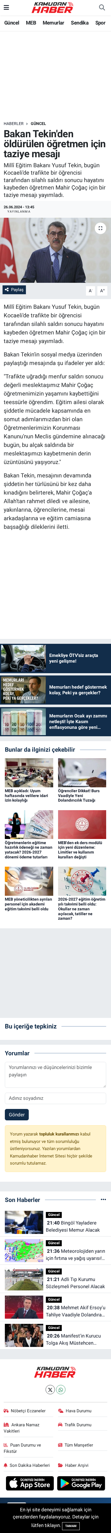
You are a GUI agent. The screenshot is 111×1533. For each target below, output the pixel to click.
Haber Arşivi (77, 1465)
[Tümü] (103, 1200)
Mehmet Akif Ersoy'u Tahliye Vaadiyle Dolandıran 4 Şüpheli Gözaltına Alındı (75, 1312)
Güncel (11, 23)
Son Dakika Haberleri (30, 1465)
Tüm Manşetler (79, 1445)
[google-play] (81, 1484)
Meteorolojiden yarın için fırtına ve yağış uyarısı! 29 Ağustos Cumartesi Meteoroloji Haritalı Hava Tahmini (75, 1255)
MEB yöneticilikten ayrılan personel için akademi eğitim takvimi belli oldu (28, 904)
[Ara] (101, 7)
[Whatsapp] (60, 1389)
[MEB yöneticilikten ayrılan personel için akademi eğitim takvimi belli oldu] (29, 881)
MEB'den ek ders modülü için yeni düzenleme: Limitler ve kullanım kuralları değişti (80, 849)
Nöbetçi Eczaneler (28, 1410)
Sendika (80, 23)
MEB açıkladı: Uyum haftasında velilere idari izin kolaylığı (26, 795)
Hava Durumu (78, 1410)
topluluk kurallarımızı (59, 1134)
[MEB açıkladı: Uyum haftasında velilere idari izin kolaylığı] (29, 772)
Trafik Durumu (78, 1424)
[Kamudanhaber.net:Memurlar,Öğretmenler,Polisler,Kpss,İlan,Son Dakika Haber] (53, 7)
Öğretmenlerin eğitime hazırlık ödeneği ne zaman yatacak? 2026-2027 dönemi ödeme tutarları (28, 849)
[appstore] (30, 1484)
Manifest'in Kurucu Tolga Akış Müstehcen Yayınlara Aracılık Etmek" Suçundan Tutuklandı (73, 1340)
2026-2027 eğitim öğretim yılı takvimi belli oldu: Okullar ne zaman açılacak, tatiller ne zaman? (81, 909)
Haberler (14, 123)
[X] (50, 1389)
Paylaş (17, 289)
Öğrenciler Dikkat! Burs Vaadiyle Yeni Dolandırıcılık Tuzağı (79, 795)
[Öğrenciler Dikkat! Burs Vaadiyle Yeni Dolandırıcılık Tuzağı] (82, 772)
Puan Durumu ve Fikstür (22, 1448)
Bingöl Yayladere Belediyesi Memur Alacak (73, 1226)
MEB (31, 23)
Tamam (71, 1526)
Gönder (17, 1115)
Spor (100, 23)
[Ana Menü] (6, 7)
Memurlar (53, 23)
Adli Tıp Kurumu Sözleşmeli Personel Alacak (75, 1283)
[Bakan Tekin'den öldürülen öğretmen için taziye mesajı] (55, 250)
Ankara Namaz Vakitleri (22, 1428)
